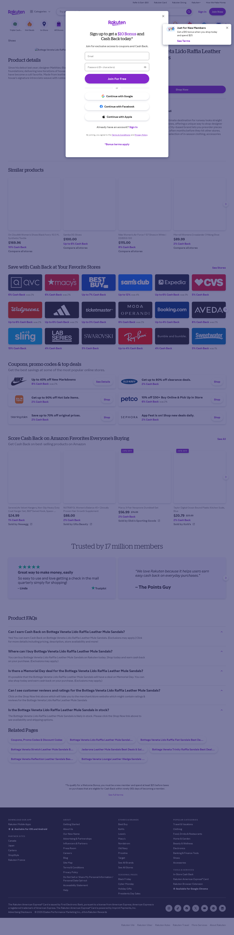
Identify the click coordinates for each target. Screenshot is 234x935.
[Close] (227, 28)
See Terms (183, 41)
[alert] (197, 34)
